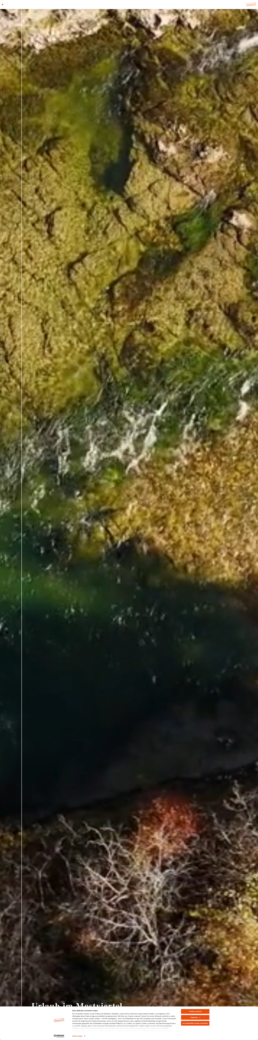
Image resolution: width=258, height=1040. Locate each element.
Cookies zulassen (195, 1011)
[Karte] (8, 4)
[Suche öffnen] (14, 4)
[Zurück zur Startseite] (251, 4)
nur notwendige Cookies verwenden (195, 1023)
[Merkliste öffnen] (11, 4)
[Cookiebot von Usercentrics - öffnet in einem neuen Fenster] (59, 1036)
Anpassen (194, 1017)
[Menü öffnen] (2, 4)
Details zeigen (77, 1036)
